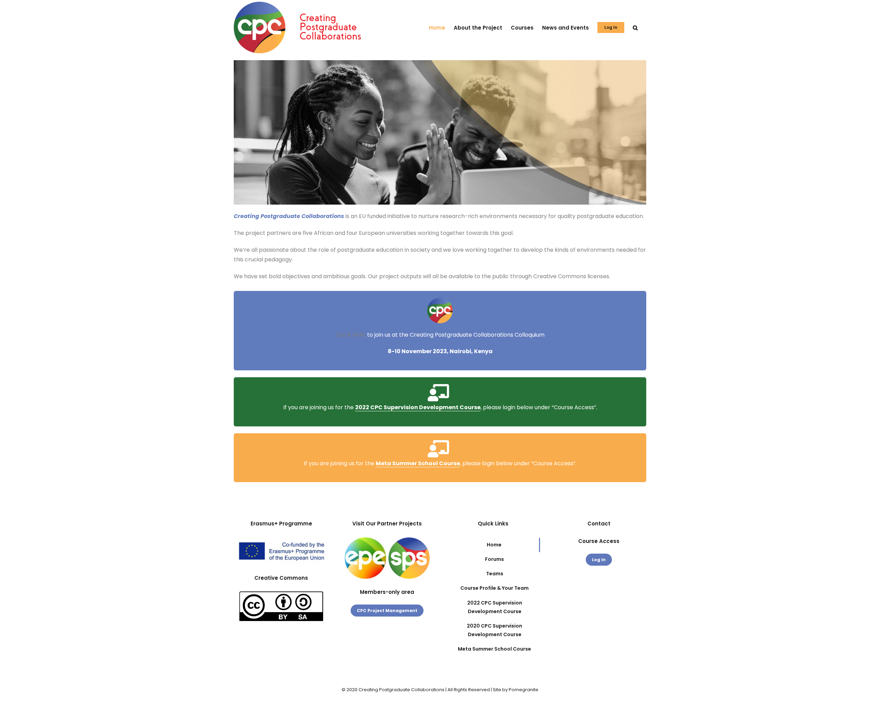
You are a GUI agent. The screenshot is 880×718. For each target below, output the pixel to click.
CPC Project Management (387, 610)
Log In (599, 560)
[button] (635, 27)
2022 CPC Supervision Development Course (418, 407)
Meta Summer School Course (418, 463)
